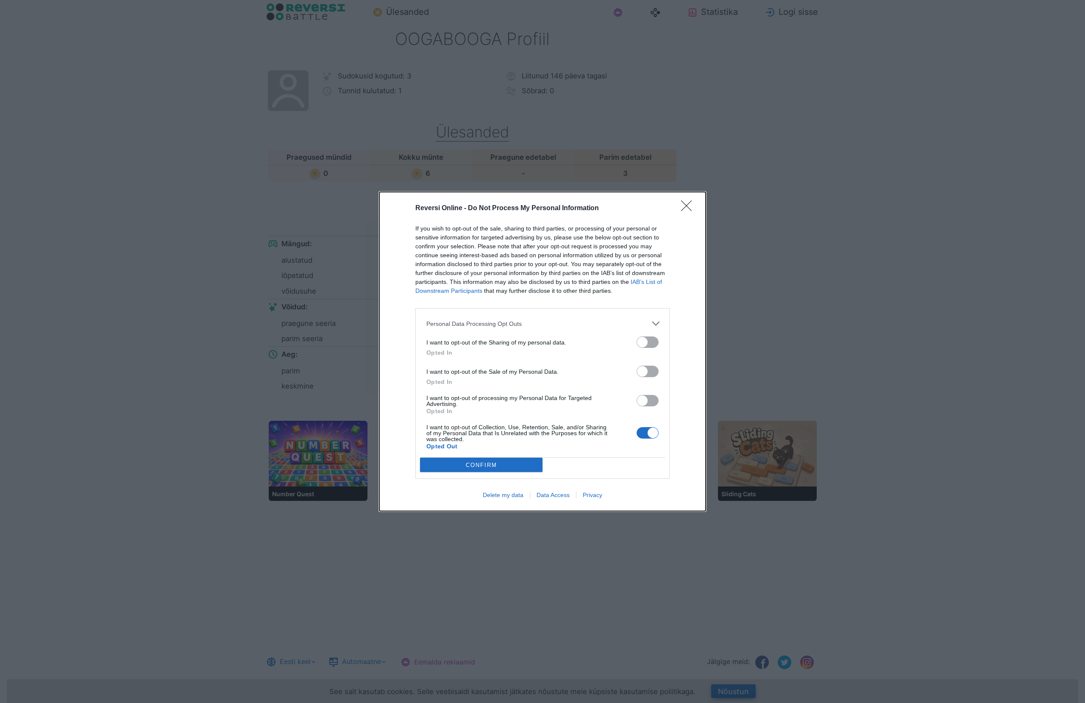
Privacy (592, 495)
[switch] (648, 342)
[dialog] (542, 351)
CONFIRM (481, 465)
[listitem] (542, 323)
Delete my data (503, 495)
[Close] (689, 208)
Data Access (553, 495)
